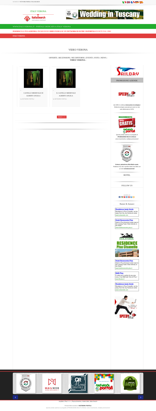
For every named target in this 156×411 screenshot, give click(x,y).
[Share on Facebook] (119, 197)
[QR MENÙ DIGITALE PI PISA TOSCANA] (51, 383)
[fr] (133, 2)
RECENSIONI (64, 58)
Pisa (66, 401)
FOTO (96, 58)
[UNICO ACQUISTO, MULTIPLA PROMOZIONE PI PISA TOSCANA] (78, 383)
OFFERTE (53, 58)
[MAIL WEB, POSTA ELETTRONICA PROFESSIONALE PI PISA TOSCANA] (25, 383)
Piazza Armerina (76, 401)
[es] (141, 2)
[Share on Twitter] (131, 197)
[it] (124, 2)
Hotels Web (85, 401)
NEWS (103, 58)
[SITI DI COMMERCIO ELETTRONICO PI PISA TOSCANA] (104, 383)
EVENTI (89, 58)
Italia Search (93, 401)
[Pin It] (129, 197)
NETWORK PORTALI (85, 405)
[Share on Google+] (124, 197)
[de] (137, 2)
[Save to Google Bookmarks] (122, 197)
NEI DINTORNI (77, 58)
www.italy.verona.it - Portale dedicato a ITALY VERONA (42, 27)
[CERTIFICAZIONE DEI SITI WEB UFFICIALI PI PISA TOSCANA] (130, 383)
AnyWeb (61, 401)
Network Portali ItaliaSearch (30, 1)
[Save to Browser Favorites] (133, 197)
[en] (128, 2)
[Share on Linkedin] (126, 197)
